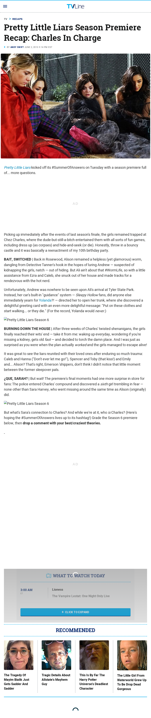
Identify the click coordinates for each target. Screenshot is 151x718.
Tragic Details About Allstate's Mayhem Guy (56, 679)
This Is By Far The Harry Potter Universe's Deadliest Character (93, 682)
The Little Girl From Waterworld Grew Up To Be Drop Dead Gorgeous (131, 682)
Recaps (17, 19)
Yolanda (45, 300)
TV (5, 19)
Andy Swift (17, 47)
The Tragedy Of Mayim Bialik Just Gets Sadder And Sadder (16, 682)
